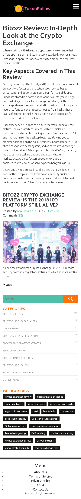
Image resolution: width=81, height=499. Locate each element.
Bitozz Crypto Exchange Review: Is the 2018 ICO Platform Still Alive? (33, 199)
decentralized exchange (50, 396)
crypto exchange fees (46, 448)
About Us (40, 472)
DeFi (35, 411)
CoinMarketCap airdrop (45, 418)
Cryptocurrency (13, 314)
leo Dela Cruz (26, 211)
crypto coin (67, 411)
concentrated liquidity (17, 448)
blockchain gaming (15, 433)
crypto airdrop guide (61, 404)
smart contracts (14, 404)
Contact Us (40, 489)
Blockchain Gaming (14, 350)
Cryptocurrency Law (15, 365)
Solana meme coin (15, 426)
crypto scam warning (62, 433)
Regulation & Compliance (18, 372)
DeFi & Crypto (11, 328)
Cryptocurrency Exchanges (20, 321)
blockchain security (15, 418)
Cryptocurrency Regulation (20, 336)
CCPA (40, 485)
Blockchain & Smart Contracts (22, 343)
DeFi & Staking (11, 380)
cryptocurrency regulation (45, 426)
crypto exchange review (18, 396)
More (7, 284)
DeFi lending (38, 433)
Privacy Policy (40, 480)
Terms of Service (40, 476)
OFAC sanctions (45, 440)
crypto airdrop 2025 (16, 411)
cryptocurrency (36, 404)
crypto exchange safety (18, 440)
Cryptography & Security (18, 358)
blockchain (49, 411)
